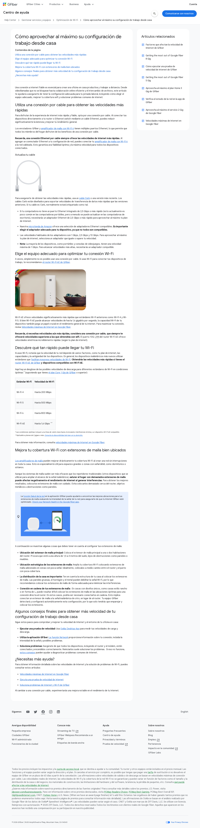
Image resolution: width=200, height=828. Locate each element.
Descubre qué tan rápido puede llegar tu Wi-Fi (38, 63)
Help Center (10, 20)
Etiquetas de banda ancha (70, 743)
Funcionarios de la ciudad (25, 744)
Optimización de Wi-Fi (67, 20)
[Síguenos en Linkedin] (58, 712)
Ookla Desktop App (70, 628)
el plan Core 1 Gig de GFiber (62, 372)
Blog (150, 735)
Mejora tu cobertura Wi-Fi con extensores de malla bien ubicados (47, 67)
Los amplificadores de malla (29, 461)
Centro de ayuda (111, 735)
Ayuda (89, 4)
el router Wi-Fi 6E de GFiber (56, 262)
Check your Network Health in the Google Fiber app (55, 502)
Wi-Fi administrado (21, 739)
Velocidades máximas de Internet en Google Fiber (46, 327)
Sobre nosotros (156, 731)
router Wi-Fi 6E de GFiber (28, 363)
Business (74, 4)
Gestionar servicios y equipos (36, 20)
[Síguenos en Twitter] (35, 712)
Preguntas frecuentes (114, 731)
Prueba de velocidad (115, 744)
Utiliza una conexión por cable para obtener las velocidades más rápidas (50, 54)
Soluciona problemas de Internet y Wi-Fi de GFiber (45, 685)
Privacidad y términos (114, 739)
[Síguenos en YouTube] (28, 712)
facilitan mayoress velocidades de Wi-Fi (51, 359)
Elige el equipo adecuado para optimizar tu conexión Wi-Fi (44, 58)
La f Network (58, 637)
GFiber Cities (35, 4)
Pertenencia (154, 744)
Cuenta (193, 4)
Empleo (154, 739)
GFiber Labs (154, 752)
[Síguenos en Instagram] (50, 712)
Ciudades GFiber (21, 735)
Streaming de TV (68, 731)
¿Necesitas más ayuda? (26, 75)
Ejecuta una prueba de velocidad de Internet (42, 679)
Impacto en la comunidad (163, 748)
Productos (56, 4)
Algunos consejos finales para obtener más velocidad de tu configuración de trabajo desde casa (62, 71)
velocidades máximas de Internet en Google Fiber (80, 442)
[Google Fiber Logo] (10, 4)
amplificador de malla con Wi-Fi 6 (57, 128)
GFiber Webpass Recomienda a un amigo (75, 737)
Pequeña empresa (21, 731)
